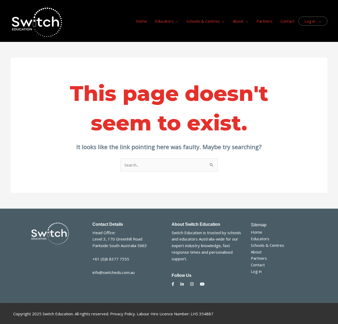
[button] (176, 21)
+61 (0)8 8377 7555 (110, 259)
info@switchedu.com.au (113, 272)
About (256, 251)
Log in (256, 271)
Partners (259, 258)
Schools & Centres (267, 245)
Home (256, 232)
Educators (260, 238)
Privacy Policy (122, 313)
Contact (258, 264)
